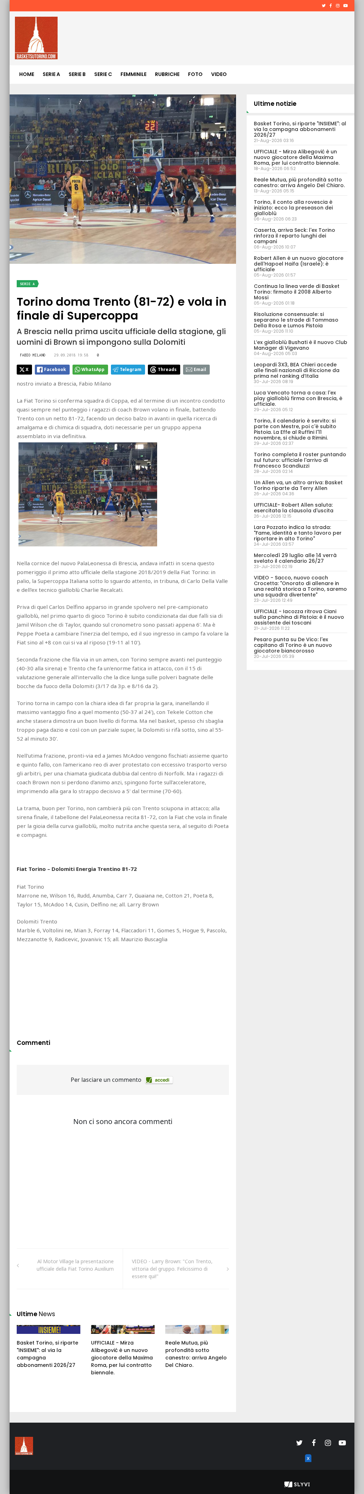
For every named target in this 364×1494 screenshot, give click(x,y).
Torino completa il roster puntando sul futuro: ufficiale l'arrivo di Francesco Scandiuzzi (300, 460)
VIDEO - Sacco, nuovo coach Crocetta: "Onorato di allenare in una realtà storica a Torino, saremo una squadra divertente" (300, 586)
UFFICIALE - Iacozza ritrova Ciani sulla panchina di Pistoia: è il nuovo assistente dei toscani (299, 617)
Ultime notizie (275, 103)
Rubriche (167, 74)
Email (200, 369)
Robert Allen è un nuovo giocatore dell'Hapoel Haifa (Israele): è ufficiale (298, 264)
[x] (307, 1466)
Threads (167, 369)
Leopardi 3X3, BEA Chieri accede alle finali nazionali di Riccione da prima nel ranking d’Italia (296, 370)
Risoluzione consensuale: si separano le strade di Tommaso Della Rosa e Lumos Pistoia (296, 320)
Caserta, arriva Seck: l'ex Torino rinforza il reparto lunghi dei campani (294, 236)
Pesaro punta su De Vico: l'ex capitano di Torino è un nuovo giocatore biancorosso (293, 645)
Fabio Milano (33, 355)
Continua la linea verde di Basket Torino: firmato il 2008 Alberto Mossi (296, 292)
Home (26, 74)
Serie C (103, 74)
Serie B (77, 74)
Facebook (55, 369)
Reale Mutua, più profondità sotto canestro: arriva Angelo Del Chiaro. (196, 1354)
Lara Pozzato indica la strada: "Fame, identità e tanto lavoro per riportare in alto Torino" (298, 533)
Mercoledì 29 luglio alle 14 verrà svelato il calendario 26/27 (295, 558)
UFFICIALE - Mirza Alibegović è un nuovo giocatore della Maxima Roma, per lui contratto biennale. (122, 1357)
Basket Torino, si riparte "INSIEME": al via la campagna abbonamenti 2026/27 (300, 129)
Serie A (51, 74)
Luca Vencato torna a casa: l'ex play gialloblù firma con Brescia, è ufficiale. (298, 398)
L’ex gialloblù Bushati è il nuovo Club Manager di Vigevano (300, 345)
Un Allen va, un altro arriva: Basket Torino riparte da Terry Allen (298, 485)
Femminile (133, 74)
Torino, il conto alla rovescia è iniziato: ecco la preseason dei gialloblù (293, 207)
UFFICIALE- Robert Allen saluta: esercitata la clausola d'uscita (293, 507)
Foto (195, 74)
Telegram (130, 369)
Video (219, 74)
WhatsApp (93, 369)
